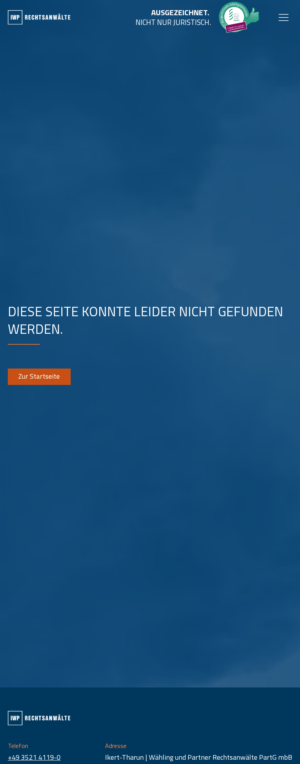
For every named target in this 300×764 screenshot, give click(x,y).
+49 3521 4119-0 (34, 757)
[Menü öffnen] (283, 17)
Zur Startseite (39, 376)
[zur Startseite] (39, 17)
